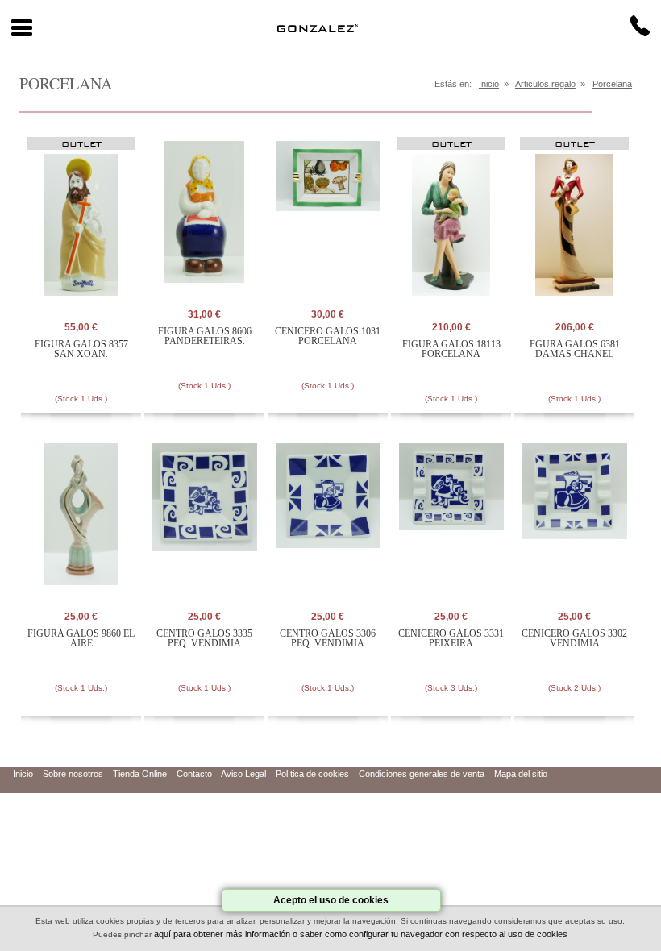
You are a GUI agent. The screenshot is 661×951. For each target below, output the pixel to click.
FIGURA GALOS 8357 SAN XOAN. (81, 348)
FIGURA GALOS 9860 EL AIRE (81, 638)
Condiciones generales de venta (421, 774)
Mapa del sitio (520, 774)
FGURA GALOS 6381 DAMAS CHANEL (575, 348)
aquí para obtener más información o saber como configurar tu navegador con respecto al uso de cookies (360, 934)
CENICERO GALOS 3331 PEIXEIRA (451, 638)
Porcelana (612, 84)
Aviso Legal (243, 774)
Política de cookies (312, 774)
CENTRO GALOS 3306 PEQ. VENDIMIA (328, 638)
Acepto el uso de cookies (331, 900)
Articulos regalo (545, 84)
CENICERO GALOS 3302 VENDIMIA (574, 638)
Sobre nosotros (73, 774)
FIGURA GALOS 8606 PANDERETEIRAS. (205, 336)
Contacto (194, 774)
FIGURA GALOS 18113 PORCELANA (451, 348)
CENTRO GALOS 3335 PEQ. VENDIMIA (204, 638)
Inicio (489, 84)
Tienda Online (140, 774)
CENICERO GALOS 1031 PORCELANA (327, 336)
